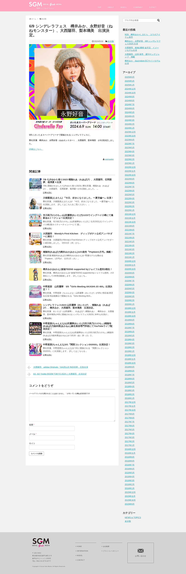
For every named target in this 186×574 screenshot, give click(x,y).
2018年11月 (130, 359)
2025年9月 (130, 77)
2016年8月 (130, 461)
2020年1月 (130, 304)
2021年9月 (130, 226)
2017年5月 (130, 430)
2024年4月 (130, 116)
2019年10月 (130, 316)
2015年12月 (130, 492)
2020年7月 (130, 281)
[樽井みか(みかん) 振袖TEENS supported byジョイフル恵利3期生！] (35, 276)
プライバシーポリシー (111, 551)
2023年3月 (130, 155)
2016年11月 (130, 453)
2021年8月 (130, 230)
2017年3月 (130, 437)
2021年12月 (130, 214)
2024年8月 (130, 101)
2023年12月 (130, 132)
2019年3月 (130, 343)
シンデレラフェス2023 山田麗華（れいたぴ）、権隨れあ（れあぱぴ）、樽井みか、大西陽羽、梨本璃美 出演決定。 (76, 306)
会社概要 (106, 546)
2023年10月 (130, 136)
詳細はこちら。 (36, 149)
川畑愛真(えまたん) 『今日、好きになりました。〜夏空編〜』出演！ (78, 198)
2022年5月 (130, 195)
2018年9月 (130, 367)
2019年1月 (130, 351)
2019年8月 (130, 324)
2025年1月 (130, 85)
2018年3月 (130, 390)
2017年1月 (130, 445)
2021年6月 (130, 238)
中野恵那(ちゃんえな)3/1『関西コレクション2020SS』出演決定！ (76, 344)
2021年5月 (130, 242)
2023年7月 (130, 144)
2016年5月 (130, 473)
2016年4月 (130, 477)
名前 (31, 425)
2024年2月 (130, 124)
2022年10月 (130, 175)
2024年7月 (130, 104)
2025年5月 (130, 81)
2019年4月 (130, 339)
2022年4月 (130, 198)
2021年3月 (130, 249)
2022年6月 (130, 191)
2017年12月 (130, 402)
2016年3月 (130, 480)
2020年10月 (130, 269)
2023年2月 (130, 159)
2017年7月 (130, 422)
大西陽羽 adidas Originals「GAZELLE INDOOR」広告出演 (60, 367)
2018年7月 (130, 375)
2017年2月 (130, 441)
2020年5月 (130, 289)
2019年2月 (130, 347)
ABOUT (111, 7)
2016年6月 (130, 469)
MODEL (124, 7)
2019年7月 (130, 328)
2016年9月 (130, 457)
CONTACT (81, 560)
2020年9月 (130, 273)
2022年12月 (130, 167)
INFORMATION (82, 551)
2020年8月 (130, 277)
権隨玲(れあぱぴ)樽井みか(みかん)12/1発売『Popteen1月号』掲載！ (78, 252)
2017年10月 (130, 410)
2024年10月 (130, 93)
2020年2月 (130, 300)
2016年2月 (130, 484)
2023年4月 (130, 151)
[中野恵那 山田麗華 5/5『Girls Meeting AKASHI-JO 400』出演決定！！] (35, 293)
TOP (99, 7)
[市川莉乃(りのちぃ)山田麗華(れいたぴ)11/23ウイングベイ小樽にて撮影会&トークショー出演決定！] (35, 222)
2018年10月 (130, 363)
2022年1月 (130, 210)
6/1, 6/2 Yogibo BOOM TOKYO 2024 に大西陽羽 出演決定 (60, 374)
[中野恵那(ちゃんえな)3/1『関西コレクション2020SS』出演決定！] (35, 351)
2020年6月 (130, 285)
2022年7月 (130, 187)
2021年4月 (130, 245)
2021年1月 (130, 257)
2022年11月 (130, 171)
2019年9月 (130, 320)
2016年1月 (130, 488)
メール (32, 434)
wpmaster (109, 159)
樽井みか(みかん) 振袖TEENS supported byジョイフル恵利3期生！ (77, 269)
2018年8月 (130, 371)
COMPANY (138, 7)
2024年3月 (130, 120)
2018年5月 (130, 383)
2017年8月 (130, 418)
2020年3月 (130, 296)
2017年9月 (130, 414)
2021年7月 (130, 234)
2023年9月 (130, 140)
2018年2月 (130, 394)
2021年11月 (130, 218)
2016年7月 (130, 465)
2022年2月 (130, 206)
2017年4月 (130, 433)
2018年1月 (130, 398)
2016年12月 (130, 449)
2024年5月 (130, 112)
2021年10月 (130, 222)
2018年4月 (130, 386)
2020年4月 (130, 292)
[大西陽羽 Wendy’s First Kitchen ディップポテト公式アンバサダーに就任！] (35, 240)
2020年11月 (130, 265)
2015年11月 (130, 496)
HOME (79, 546)
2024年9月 (130, 97)
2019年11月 (130, 312)
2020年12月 (130, 261)
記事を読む (47, 193)
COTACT (153, 7)
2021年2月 (130, 253)
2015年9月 (130, 504)
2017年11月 (130, 406)
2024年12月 (130, 89)
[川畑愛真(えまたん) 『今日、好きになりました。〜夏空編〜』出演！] (35, 205)
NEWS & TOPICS (133, 518)
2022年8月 (130, 183)
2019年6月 (130, 332)
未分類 (111, 41)
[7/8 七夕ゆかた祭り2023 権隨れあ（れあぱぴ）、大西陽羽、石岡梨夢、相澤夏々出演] (35, 186)
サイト (32, 443)
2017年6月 (130, 426)
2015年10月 (130, 500)
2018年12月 (130, 355)
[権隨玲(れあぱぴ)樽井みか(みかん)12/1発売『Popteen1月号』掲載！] (35, 259)
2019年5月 (130, 336)
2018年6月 (130, 379)
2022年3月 (130, 202)
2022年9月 (130, 179)
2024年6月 (130, 108)
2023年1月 (130, 163)
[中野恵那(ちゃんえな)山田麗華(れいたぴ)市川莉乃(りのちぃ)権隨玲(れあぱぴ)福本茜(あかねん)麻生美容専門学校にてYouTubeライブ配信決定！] (35, 330)
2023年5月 (130, 148)
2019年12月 (130, 308)
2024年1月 (130, 128)
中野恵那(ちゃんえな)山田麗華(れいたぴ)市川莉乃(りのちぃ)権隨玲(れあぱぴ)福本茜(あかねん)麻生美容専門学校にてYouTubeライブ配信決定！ (77, 326)
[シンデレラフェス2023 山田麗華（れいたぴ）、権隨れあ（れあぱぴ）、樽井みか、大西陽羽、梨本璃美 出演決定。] (35, 312)
